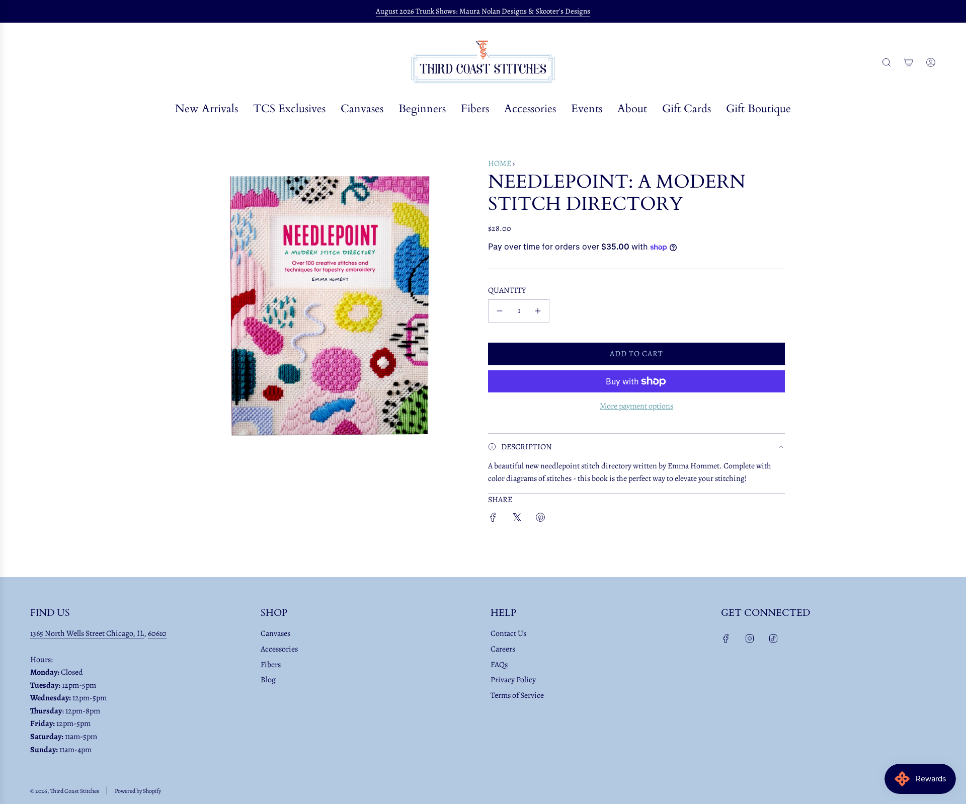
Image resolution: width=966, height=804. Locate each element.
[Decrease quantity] (500, 311)
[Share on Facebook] (493, 519)
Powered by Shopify (138, 791)
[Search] (886, 62)
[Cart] (909, 62)
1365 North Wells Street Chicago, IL (87, 633)
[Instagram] (750, 638)
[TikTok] (773, 638)
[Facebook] (726, 638)
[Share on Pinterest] (540, 519)
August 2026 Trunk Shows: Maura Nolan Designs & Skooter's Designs (483, 11)
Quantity (507, 290)
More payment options (636, 406)
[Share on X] (517, 519)
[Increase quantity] (538, 311)
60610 (157, 633)
